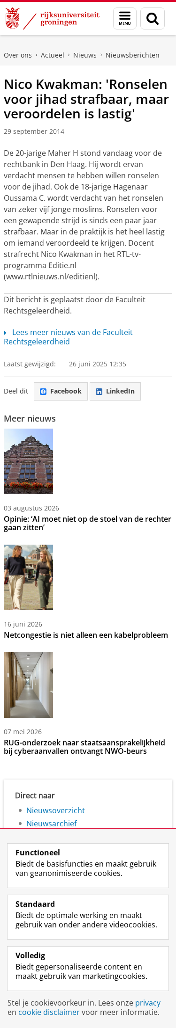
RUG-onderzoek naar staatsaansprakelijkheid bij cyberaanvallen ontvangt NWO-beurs (84, 746)
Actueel (52, 55)
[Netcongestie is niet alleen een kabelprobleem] (28, 577)
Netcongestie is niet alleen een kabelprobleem (86, 635)
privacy (148, 1002)
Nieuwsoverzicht (55, 810)
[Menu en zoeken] (124, 18)
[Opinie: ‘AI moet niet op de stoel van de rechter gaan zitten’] (28, 461)
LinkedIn (120, 390)
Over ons (18, 55)
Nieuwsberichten (133, 55)
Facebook (66, 390)
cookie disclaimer (49, 1012)
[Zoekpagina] (152, 18)
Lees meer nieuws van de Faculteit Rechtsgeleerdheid (68, 337)
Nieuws (85, 55)
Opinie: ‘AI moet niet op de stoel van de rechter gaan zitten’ (87, 523)
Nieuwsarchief (51, 823)
